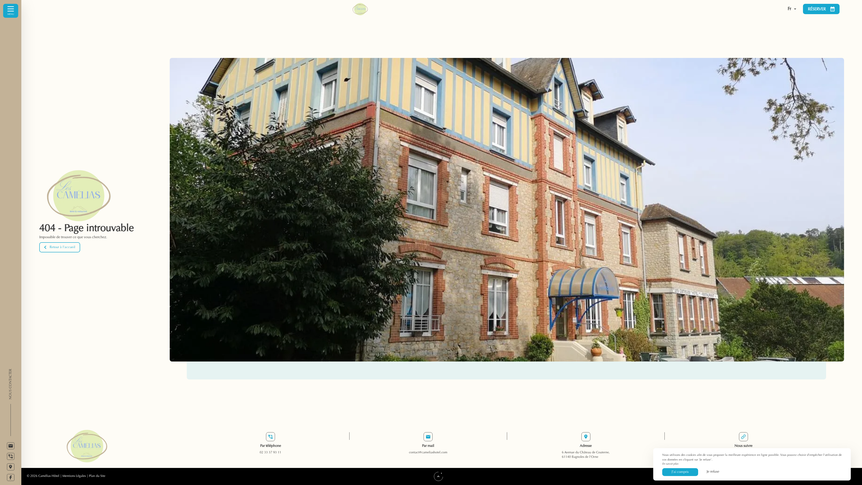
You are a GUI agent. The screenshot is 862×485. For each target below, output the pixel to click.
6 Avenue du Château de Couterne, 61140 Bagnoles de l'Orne (586, 455)
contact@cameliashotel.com (428, 452)
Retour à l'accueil (62, 247)
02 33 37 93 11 (270, 452)
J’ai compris (680, 472)
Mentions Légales (74, 476)
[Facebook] (10, 477)
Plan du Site (97, 476)
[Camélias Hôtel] (555, 9)
